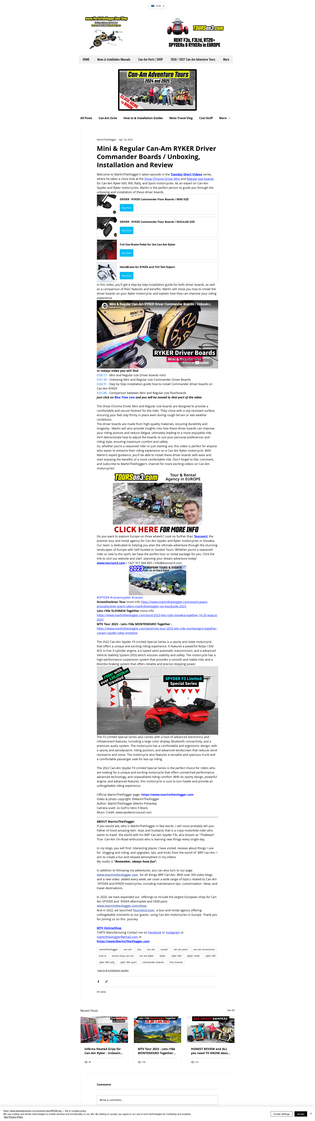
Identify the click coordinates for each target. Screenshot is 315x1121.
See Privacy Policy (13, 1117)
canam (164, 949)
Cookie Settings (281, 1114)
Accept (300, 1114)
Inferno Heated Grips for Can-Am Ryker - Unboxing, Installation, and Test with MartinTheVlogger (104, 1051)
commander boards (153, 962)
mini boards (176, 962)
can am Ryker (146, 955)
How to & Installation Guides (143, 118)
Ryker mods (193, 955)
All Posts (86, 118)
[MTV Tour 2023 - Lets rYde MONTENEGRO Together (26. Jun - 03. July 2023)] (157, 1029)
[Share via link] (106, 981)
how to (102, 955)
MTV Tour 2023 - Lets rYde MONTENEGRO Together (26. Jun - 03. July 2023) (156, 1051)
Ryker (163, 955)
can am (151, 949)
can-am (128, 949)
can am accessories (204, 949)
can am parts (180, 949)
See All (231, 1010)
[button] (157, 204)
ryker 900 (210, 955)
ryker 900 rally (107, 962)
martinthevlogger (108, 949)
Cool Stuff (206, 118)
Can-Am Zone (108, 118)
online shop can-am (123, 955)
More (223, 118)
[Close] (311, 1113)
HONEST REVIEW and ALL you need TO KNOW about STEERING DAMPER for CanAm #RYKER (210, 1051)
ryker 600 (176, 955)
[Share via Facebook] (98, 981)
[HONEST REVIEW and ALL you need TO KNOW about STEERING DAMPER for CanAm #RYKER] (210, 1029)
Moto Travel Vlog (181, 118)
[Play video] (157, 700)
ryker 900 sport (128, 962)
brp (139, 949)
